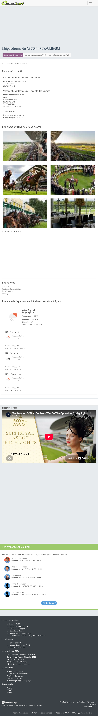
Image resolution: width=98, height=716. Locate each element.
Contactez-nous (90, 707)
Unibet (9, 693)
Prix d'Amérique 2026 (15, 659)
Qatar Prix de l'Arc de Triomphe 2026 (21, 657)
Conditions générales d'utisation (72, 702)
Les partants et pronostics (17, 626)
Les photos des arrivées (16, 647)
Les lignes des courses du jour (19, 633)
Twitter (19, 678)
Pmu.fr (9, 688)
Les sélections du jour (15, 631)
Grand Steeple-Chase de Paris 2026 (21, 655)
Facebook (10, 678)
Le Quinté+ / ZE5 (13, 624)
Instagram (19, 676)
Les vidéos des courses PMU (59, 55)
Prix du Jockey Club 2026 (17, 662)
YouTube (10, 676)
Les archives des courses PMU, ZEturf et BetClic (26, 636)
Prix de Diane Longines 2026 (18, 664)
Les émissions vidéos (15, 643)
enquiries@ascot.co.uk (13, 118)
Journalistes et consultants (17, 674)
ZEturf (9, 690)
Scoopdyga (26, 681)
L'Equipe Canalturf (49, 603)
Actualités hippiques (15, 671)
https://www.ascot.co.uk (14, 115)
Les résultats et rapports (16, 629)
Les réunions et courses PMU (35, 55)
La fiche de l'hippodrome (13, 55)
